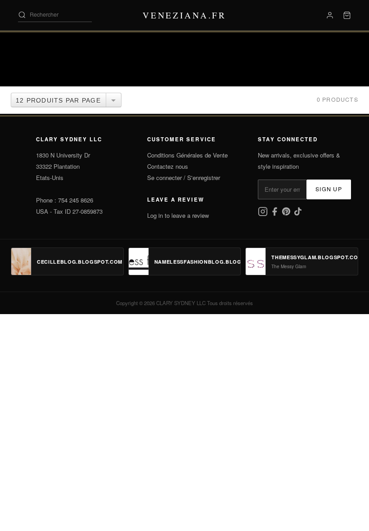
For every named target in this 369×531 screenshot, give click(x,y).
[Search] (22, 15)
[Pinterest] (287, 214)
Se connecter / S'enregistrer (183, 177)
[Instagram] (264, 214)
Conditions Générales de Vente (187, 155)
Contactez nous (167, 166)
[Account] (330, 15)
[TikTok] (298, 214)
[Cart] (347, 15)
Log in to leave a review (178, 215)
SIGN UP (328, 189)
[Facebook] (275, 214)
